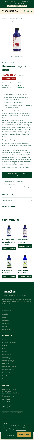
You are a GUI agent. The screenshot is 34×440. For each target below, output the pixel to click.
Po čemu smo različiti (9, 342)
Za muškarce (6, 323)
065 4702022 (23, 6)
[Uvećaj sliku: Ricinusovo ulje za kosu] (17, 40)
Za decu (4, 326)
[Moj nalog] (24, 11)
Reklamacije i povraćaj (9, 367)
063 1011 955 (6, 401)
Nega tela (5, 317)
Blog (3, 348)
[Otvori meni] (2, 11)
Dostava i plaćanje (8, 361)
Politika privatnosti (8, 370)
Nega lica (5, 314)
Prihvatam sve (24, 434)
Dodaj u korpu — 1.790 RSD (17, 174)
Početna (5, 18)
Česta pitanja (6, 358)
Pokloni (4, 351)
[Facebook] (9, 406)
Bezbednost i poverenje (9, 373)
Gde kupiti (5, 364)
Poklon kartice (6, 354)
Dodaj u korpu (9, 248)
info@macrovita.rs (8, 396)
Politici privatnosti (21, 430)
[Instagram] (4, 406)
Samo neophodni (10, 434)
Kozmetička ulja (16, 18)
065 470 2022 (6, 399)
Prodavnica (5, 345)
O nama (4, 339)
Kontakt (4, 379)
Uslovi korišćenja (7, 376)
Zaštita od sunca (7, 329)
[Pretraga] (28, 11)
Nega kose (5, 320)
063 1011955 (12, 6)
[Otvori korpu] (31, 11)
